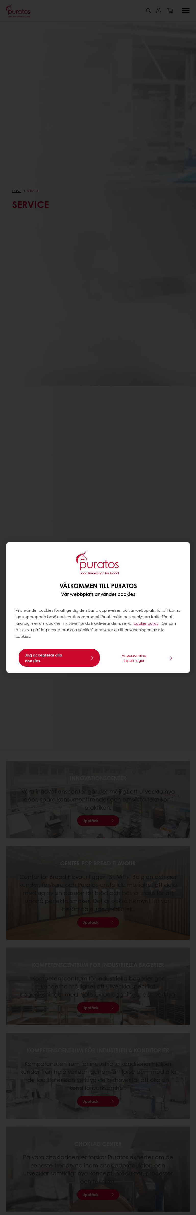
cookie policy (146, 623)
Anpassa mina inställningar (134, 658)
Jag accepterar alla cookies (43, 657)
